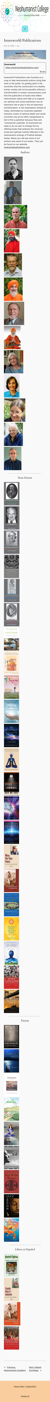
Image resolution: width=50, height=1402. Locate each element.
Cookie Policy (31, 1386)
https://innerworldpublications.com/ (22, 67)
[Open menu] (25, 28)
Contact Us (25, 1396)
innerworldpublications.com (17, 147)
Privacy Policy (19, 1386)
